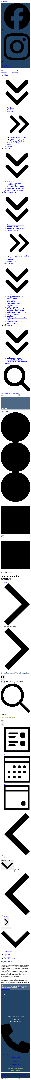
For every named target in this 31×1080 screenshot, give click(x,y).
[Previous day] (17, 855)
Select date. (16, 869)
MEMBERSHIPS (15, 1057)
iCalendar (6, 953)
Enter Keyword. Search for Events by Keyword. (12, 681)
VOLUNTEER (15, 1065)
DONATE (15, 1061)
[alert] (15, 520)
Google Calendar (8, 951)
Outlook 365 (7, 954)
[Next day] (4, 857)
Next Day (6, 918)
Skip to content (4, 1)
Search (2, 395)
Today (2, 859)
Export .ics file (7, 957)
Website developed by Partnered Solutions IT (15, 1074)
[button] (10, 393)
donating (19, 987)
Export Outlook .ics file (9, 958)
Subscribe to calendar (6, 928)
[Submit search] (19, 395)
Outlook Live (7, 955)
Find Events (3, 714)
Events (5, 582)
